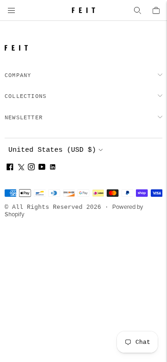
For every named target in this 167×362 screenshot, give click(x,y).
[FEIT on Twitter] (20, 168)
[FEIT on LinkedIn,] (52, 168)
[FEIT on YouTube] (42, 168)
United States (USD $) (52, 150)
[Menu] (11, 10)
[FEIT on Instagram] (31, 168)
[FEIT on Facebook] (9, 168)
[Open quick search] (137, 10)
